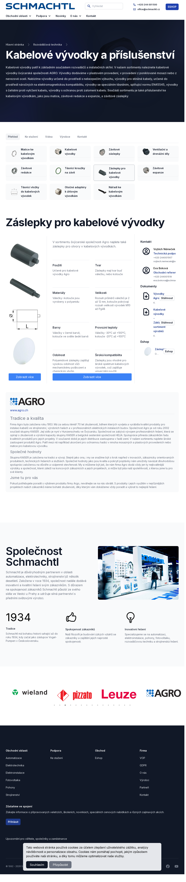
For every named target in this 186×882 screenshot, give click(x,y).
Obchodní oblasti (17, 15)
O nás (74, 15)
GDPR (143, 765)
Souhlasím (37, 865)
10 (103, 705)
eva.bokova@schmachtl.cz (167, 280)
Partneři (144, 787)
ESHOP (172, 6)
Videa (49, 136)
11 (108, 705)
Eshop (98, 757)
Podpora (41, 15)
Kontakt (82, 136)
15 (130, 705)
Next (184, 696)
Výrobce (65, 136)
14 (124, 705)
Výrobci (144, 780)
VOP (142, 757)
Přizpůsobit (60, 865)
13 (119, 705)
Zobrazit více (25, 377)
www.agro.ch (19, 410)
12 (114, 705)
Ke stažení (31, 136)
